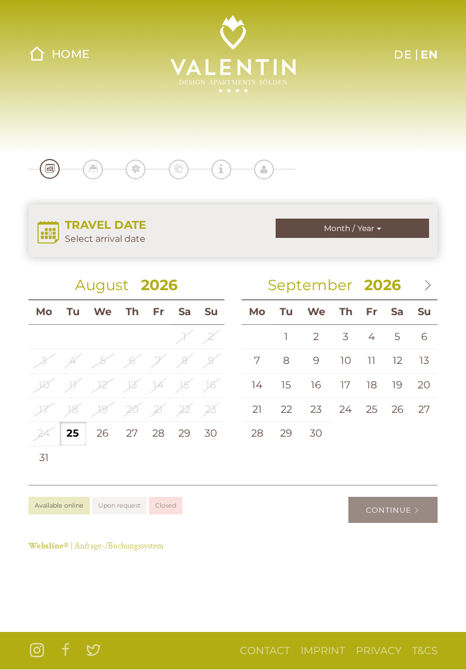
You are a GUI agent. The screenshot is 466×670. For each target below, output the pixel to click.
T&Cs (425, 650)
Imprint (323, 650)
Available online (59, 505)
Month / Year (350, 228)
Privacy (378, 650)
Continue (390, 509)
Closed (165, 505)
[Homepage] (233, 54)
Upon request (119, 505)
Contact (265, 650)
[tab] (50, 169)
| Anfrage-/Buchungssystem (96, 545)
